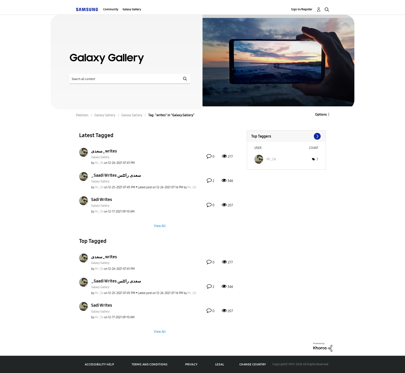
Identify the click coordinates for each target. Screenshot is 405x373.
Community (110, 9)
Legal (219, 364)
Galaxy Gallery (132, 9)
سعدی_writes (104, 151)
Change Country (252, 364)
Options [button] (321, 114)
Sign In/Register (301, 9)
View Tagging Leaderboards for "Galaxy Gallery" (286, 136)
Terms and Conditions (149, 364)
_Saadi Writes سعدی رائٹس (116, 175)
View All (160, 226)
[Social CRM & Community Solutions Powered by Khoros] (322, 347)
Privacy (191, 364)
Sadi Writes (101, 199)
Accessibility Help (99, 364)
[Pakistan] (87, 9)
